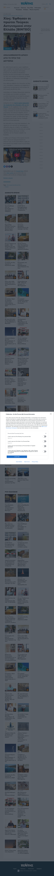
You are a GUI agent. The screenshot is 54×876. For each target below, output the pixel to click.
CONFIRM (16, 456)
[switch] (44, 436)
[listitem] (27, 433)
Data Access (27, 461)
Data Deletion (19, 461)
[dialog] (27, 438)
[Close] (51, 414)
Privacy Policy (35, 461)
